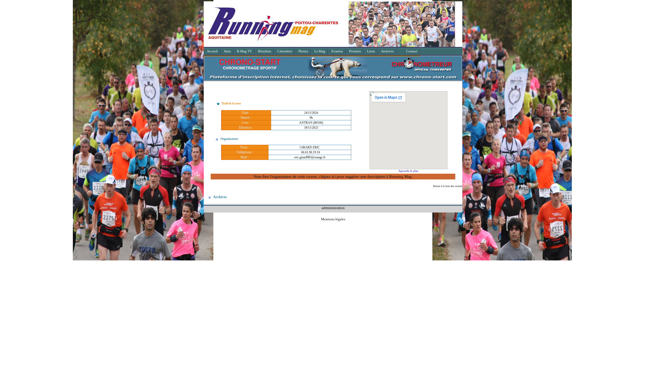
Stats (227, 51)
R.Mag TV (244, 51)
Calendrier (284, 51)
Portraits (355, 51)
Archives (387, 51)
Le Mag (319, 51)
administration (333, 207)
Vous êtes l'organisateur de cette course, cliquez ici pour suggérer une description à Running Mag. (333, 176)
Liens (371, 51)
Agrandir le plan (408, 170)
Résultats (264, 51)
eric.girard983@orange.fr (309, 157)
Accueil (212, 51)
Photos (303, 51)
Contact (411, 51)
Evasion (337, 51)
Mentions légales (333, 219)
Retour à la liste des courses (447, 186)
